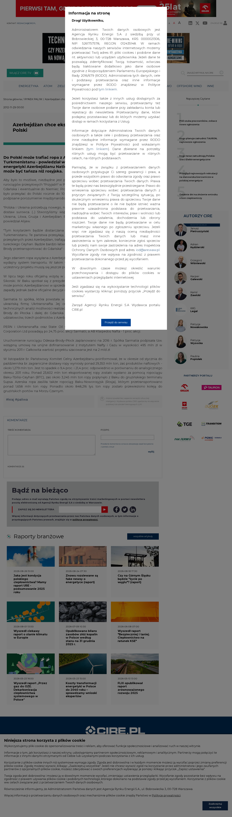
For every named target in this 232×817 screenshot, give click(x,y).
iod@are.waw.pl (148, 250)
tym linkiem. (108, 89)
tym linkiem (97, 149)
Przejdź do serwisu (116, 322)
